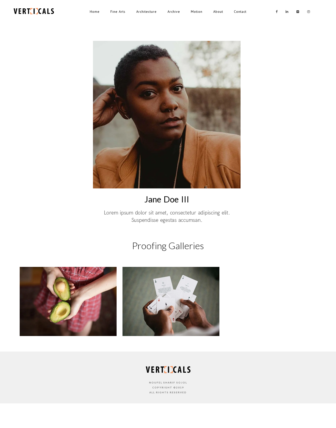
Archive (174, 11)
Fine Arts (117, 11)
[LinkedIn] (285, 11)
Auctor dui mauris (68, 330)
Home (95, 11)
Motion (196, 11)
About (218, 11)
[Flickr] (296, 11)
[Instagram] (307, 11)
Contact (240, 11)
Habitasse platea (171, 330)
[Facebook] (275, 11)
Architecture (146, 11)
